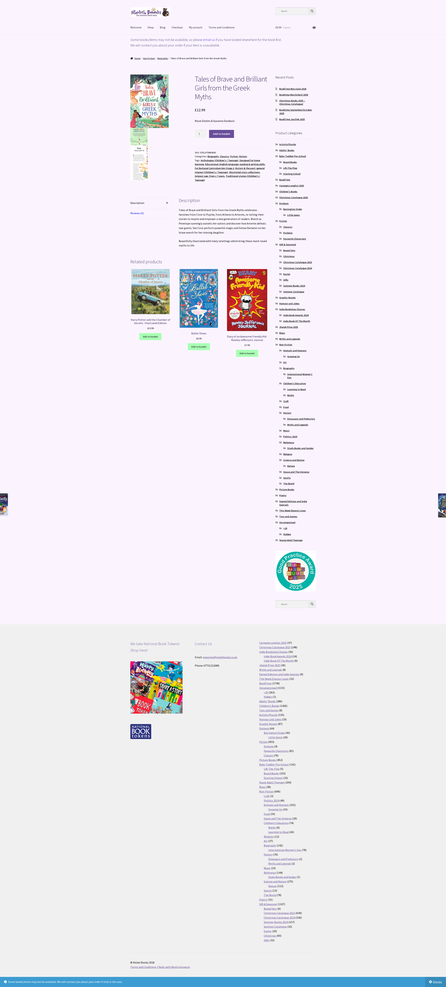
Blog (163, 27)
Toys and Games (288, 516)
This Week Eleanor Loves (292, 510)
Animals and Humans (294, 350)
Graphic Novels (287, 297)
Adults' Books (286, 150)
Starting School (292, 173)
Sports (287, 477)
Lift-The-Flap (290, 168)
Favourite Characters (294, 238)
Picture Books (286, 489)
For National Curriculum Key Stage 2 (214, 168)
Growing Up (293, 356)
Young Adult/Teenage (290, 540)
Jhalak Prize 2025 (288, 327)
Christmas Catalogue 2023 (297, 262)
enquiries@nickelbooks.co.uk (220, 657)
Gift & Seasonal (287, 244)
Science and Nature (293, 460)
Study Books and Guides (300, 448)
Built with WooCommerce (174, 967)
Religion (287, 454)
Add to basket (221, 133)
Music (286, 430)
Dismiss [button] (437, 982)
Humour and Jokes (289, 303)
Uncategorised (287, 522)
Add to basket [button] (150, 336)
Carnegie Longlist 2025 (291, 185)
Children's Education (294, 383)
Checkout (177, 27)
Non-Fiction (149, 58)
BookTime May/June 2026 (292, 88)
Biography (162, 58)
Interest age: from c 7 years (210, 176)
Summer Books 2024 (294, 285)
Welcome (135, 27)
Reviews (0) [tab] (137, 213)
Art (285, 362)
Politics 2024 (290, 436)
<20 (285, 528)
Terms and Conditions (222, 27)
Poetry (282, 495)
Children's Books (288, 191)
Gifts (285, 279)
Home (137, 58)
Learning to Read (296, 389)
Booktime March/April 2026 (293, 94)
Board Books (290, 162)
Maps (282, 333)
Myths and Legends (289, 338)
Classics (224, 156)
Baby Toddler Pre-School (292, 156)
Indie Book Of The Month (296, 321)
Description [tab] (137, 203)
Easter (286, 274)
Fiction (234, 156)
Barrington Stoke (292, 209)
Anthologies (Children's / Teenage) (219, 160)
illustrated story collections (244, 172)
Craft (286, 401)
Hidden (287, 534)
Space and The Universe (296, 471)
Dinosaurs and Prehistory (301, 418)
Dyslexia (284, 203)
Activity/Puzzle (287, 144)
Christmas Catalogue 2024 (297, 268)
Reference (288, 442)
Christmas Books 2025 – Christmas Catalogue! (292, 102)
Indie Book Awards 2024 (296, 315)
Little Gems (293, 215)
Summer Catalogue (293, 291)
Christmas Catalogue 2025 (293, 197)
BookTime (284, 179)
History (243, 156)
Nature (291, 466)
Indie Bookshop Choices (292, 309)
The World (288, 483)
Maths (290, 395)
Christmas (289, 256)
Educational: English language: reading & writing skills (235, 164)
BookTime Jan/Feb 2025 (292, 119)
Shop (151, 27)
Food (286, 407)
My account (195, 27)
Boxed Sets (289, 250)
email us (209, 39)
